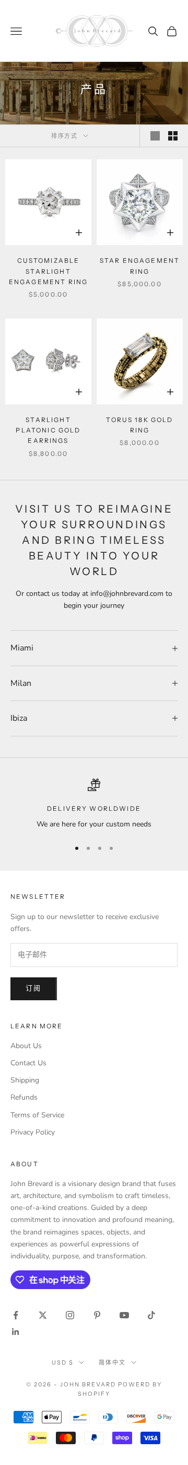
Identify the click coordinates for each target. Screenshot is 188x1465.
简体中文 (112, 1362)
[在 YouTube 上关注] (124, 1315)
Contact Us (28, 1063)
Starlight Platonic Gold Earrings (48, 430)
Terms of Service (37, 1115)
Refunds (24, 1097)
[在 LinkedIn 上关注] (15, 1332)
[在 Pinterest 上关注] (97, 1315)
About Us (26, 1046)
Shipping (24, 1080)
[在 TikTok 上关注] (151, 1315)
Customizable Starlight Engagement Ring (48, 271)
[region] (94, 804)
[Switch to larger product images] (155, 136)
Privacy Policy (32, 1132)
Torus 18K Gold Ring (139, 425)
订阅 (34, 988)
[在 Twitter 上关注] (43, 1315)
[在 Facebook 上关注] (15, 1315)
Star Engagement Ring (140, 266)
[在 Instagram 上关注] (70, 1315)
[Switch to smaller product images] (173, 136)
